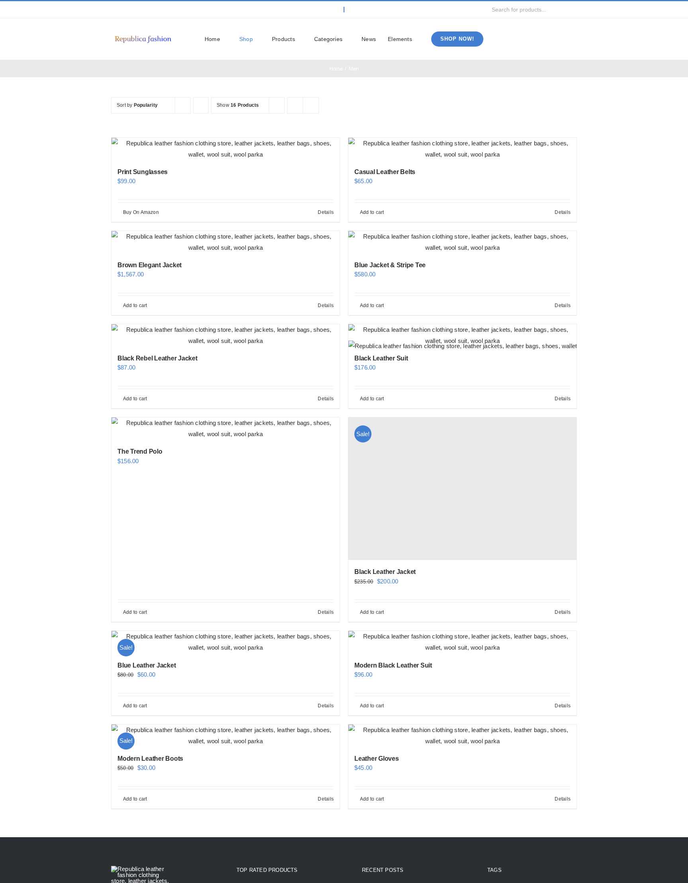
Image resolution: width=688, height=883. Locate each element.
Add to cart (372, 212)
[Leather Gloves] (462, 735)
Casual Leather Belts (384, 171)
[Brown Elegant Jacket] (225, 242)
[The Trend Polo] (225, 428)
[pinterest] (164, 9)
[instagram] (139, 9)
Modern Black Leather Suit (393, 665)
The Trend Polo (139, 451)
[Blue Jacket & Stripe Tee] (462, 242)
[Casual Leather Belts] (462, 149)
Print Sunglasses (142, 171)
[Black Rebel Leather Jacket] (225, 335)
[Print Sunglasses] (225, 149)
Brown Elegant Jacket (149, 265)
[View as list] (311, 105)
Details (326, 212)
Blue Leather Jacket (146, 665)
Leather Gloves (376, 758)
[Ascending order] (201, 105)
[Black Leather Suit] (462, 335)
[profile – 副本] (143, 35)
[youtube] (152, 9)
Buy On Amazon (141, 212)
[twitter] (126, 9)
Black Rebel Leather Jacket (157, 358)
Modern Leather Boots (150, 758)
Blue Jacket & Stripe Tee (390, 265)
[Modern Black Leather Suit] (462, 642)
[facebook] (113, 9)
